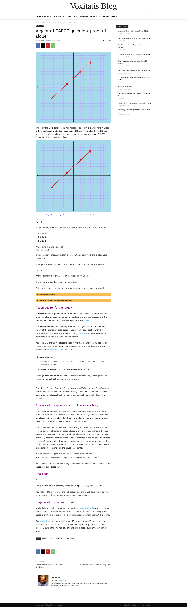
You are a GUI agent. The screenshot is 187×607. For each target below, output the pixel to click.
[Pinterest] (48, 45)
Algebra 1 (44, 538)
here (65, 137)
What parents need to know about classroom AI (134, 70)
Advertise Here (146, 605)
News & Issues (43, 17)
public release (70, 538)
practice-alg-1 (59, 538)
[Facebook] (38, 45)
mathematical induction (57, 350)
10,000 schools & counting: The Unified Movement (131, 46)
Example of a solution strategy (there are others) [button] (55, 300)
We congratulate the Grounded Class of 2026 (133, 31)
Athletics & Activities (89, 17)
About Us (127, 605)
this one (81, 333)
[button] (148, 17)
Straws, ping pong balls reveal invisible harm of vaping (134, 78)
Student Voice (109, 17)
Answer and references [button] (47, 294)
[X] (43, 45)
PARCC (51, 538)
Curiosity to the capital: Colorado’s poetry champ (134, 103)
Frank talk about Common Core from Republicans (49, 566)
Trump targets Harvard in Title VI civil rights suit (134, 54)
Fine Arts (71, 17)
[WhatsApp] (53, 45)
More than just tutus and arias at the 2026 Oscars (132, 62)
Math (48, 22)
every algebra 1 (86, 508)
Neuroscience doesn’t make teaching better (95, 565)
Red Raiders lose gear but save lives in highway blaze (134, 95)
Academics (58, 17)
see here (40, 441)
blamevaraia (77, 215)
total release (45, 521)
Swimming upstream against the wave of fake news (134, 111)
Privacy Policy (136, 605)
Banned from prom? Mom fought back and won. (134, 38)
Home (37, 22)
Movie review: (125, 87)
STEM (43, 22)
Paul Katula (41, 40)
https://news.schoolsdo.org (59, 580)
